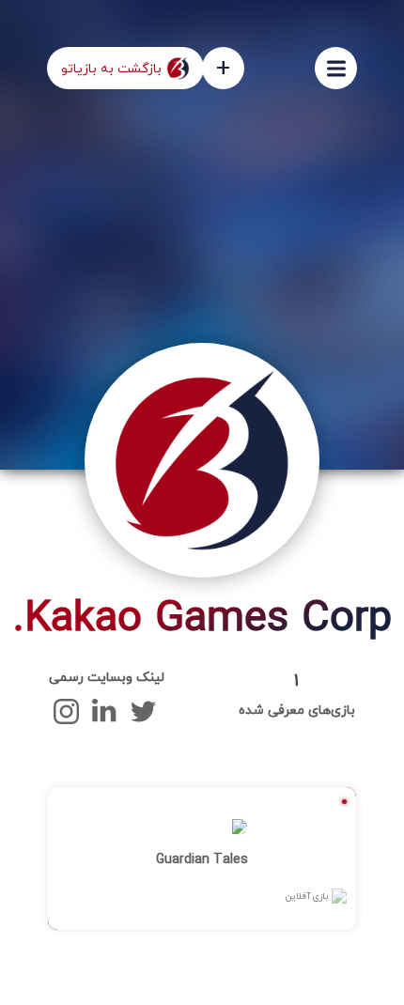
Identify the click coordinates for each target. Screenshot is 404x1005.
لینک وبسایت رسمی (106, 678)
